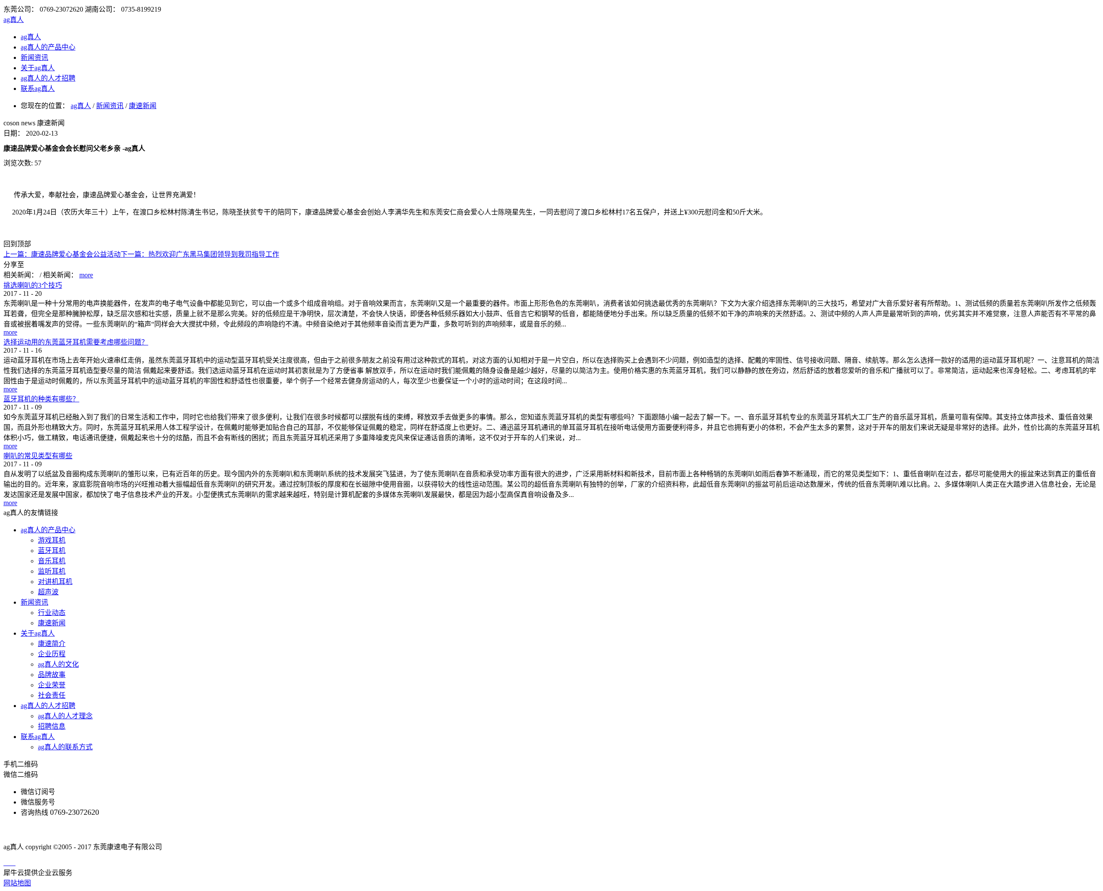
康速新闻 (142, 105)
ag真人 (13, 19)
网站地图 (17, 883)
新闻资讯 (110, 105)
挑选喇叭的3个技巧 (32, 285)
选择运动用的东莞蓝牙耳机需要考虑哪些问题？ (75, 342)
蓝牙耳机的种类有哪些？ (41, 399)
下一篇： (200, 254)
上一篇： (62, 254)
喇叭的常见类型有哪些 (37, 455)
